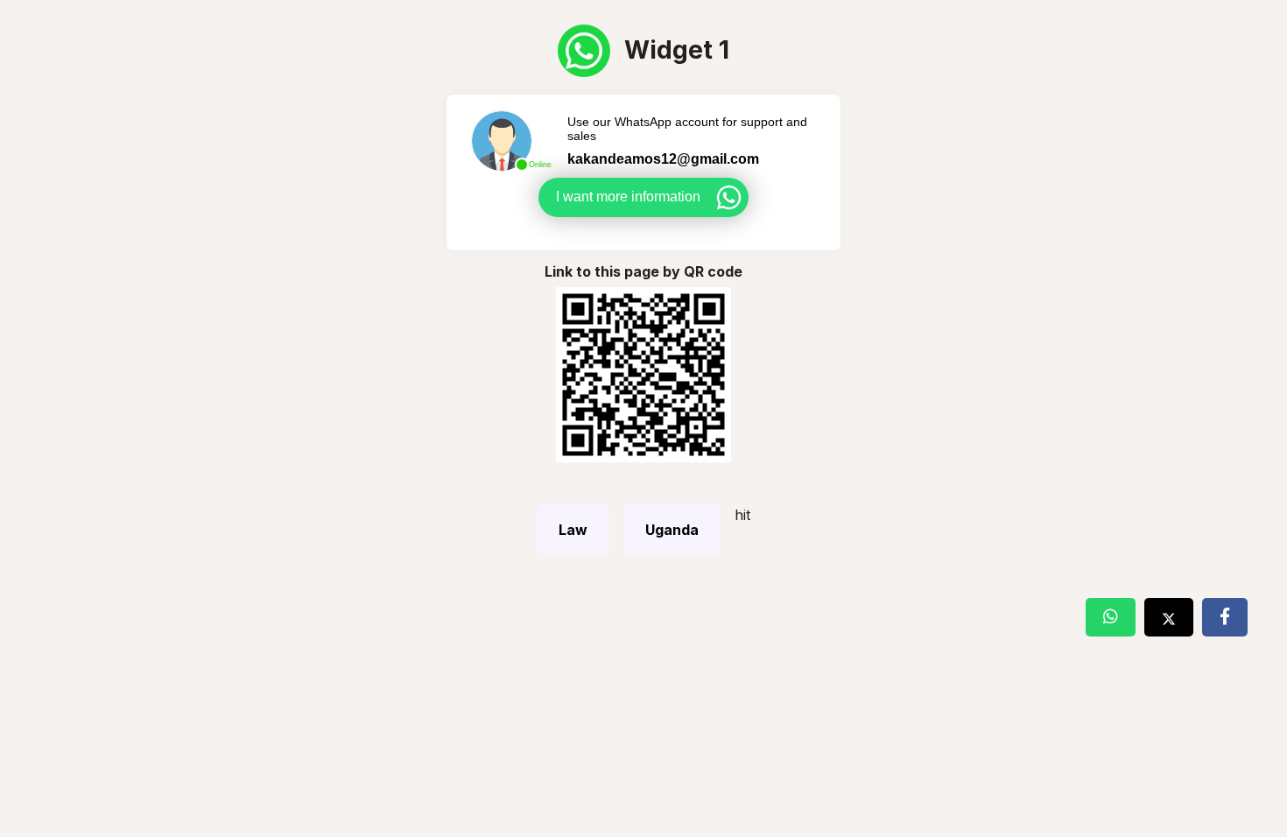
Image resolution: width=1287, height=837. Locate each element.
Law (573, 529)
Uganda (672, 529)
